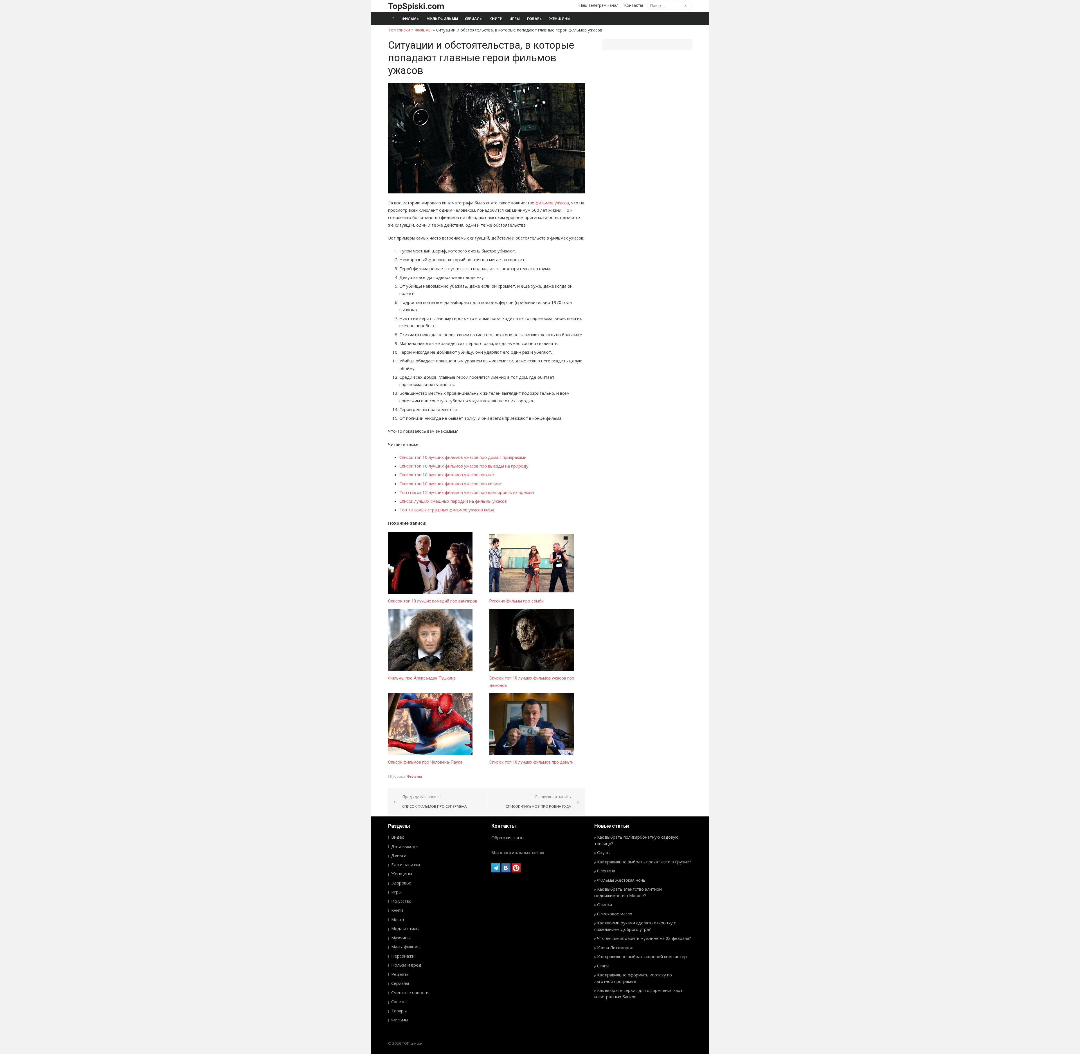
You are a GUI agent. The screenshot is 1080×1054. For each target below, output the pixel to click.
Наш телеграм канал (598, 5)
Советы (398, 1001)
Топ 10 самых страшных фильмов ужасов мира (446, 510)
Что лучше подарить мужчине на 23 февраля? (644, 938)
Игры (514, 18)
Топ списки (399, 30)
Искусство (401, 901)
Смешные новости (410, 992)
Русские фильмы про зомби (516, 601)
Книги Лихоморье (615, 947)
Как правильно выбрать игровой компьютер (642, 956)
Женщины (559, 18)
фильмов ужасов (552, 203)
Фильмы (411, 18)
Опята (603, 966)
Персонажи (403, 956)
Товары (534, 18)
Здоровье (401, 883)
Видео (397, 837)
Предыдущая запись (434, 801)
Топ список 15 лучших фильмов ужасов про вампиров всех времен (466, 492)
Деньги (398, 855)
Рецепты (400, 974)
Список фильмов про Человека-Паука (425, 762)
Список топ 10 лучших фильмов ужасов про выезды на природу (463, 466)
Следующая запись (538, 801)
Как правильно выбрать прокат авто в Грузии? (644, 862)
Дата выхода (404, 846)
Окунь (603, 852)
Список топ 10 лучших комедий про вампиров (432, 601)
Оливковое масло (614, 914)
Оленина (606, 871)
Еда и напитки (405, 864)
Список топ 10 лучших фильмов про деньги (531, 762)
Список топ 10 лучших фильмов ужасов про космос (450, 483)
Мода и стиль (405, 928)
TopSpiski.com (416, 6)
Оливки (604, 904)
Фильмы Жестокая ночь (621, 880)
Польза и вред (406, 965)
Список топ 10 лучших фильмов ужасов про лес (447, 474)
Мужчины (401, 937)
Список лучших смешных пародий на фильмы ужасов (453, 501)
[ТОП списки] (393, 18)
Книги (496, 18)
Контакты (633, 5)
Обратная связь (507, 837)
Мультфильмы (442, 18)
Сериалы (474, 18)
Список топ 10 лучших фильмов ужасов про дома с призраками (462, 457)
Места (397, 919)
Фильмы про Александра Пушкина (422, 678)
